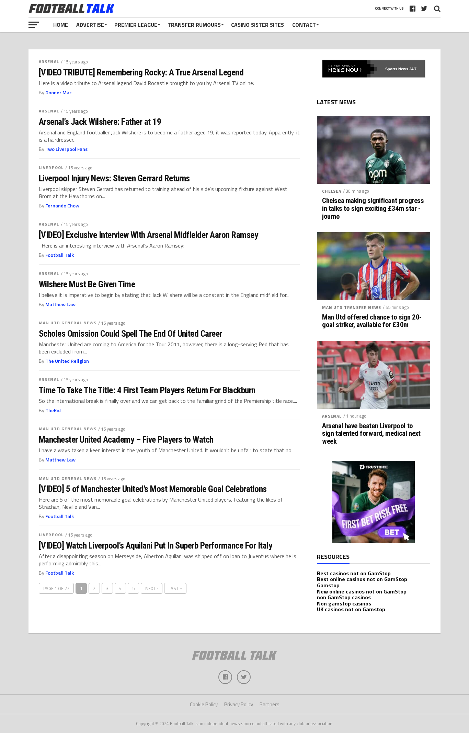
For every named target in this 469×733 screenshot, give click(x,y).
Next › (151, 588)
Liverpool (51, 167)
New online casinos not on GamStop (362, 591)
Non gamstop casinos (344, 603)
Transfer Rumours (194, 25)
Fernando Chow (62, 205)
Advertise (90, 25)
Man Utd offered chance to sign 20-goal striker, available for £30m (372, 321)
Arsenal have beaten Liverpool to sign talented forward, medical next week (371, 434)
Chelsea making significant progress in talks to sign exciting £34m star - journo (373, 208)
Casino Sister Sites (257, 25)
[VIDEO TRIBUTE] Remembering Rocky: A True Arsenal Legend (141, 72)
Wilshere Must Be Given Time (87, 284)
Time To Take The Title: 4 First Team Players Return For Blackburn (147, 390)
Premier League (135, 25)
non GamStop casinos (344, 597)
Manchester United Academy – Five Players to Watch (126, 439)
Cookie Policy (204, 704)
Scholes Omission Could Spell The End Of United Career (130, 333)
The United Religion (67, 361)
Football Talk (59, 255)
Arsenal (49, 61)
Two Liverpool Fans (66, 149)
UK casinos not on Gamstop (351, 609)
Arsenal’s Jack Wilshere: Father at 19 (100, 122)
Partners (269, 704)
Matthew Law (60, 304)
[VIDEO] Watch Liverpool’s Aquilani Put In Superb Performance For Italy (155, 545)
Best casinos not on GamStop (354, 573)
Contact (304, 25)
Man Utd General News (67, 323)
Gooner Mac (58, 92)
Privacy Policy (238, 704)
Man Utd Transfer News (351, 307)
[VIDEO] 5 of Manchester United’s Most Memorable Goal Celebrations (153, 489)
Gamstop (328, 585)
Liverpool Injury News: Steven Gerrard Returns (114, 178)
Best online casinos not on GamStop (362, 579)
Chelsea (331, 191)
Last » (175, 588)
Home (60, 25)
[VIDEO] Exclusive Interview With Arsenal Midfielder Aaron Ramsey (148, 235)
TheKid (53, 410)
